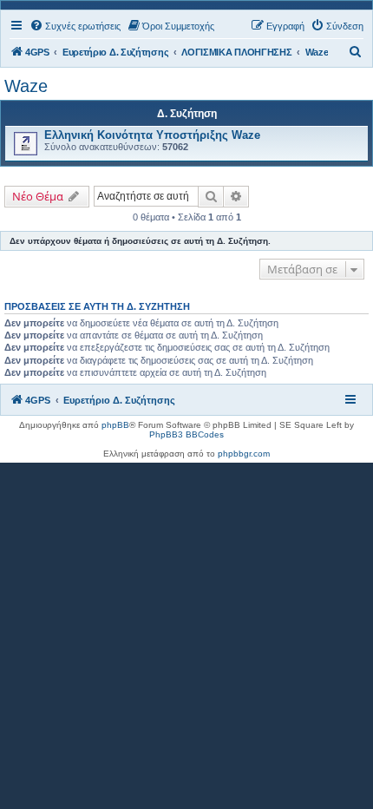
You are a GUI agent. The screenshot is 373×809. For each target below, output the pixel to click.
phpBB (115, 425)
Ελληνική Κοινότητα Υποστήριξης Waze (152, 134)
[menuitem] (75, 26)
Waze (26, 85)
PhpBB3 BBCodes (186, 434)
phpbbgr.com (244, 453)
